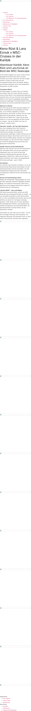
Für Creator (9, 14)
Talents (5, 12)
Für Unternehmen (8, 20)
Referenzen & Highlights (10, 24)
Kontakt (5, 28)
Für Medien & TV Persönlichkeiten (16, 18)
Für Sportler (10, 16)
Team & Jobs (7, 26)
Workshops (6, 22)
